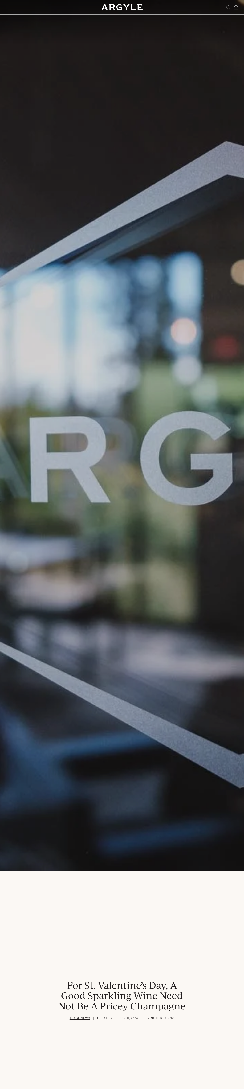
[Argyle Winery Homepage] (122, 7)
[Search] (228, 7)
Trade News (80, 1018)
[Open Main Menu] (9, 7)
